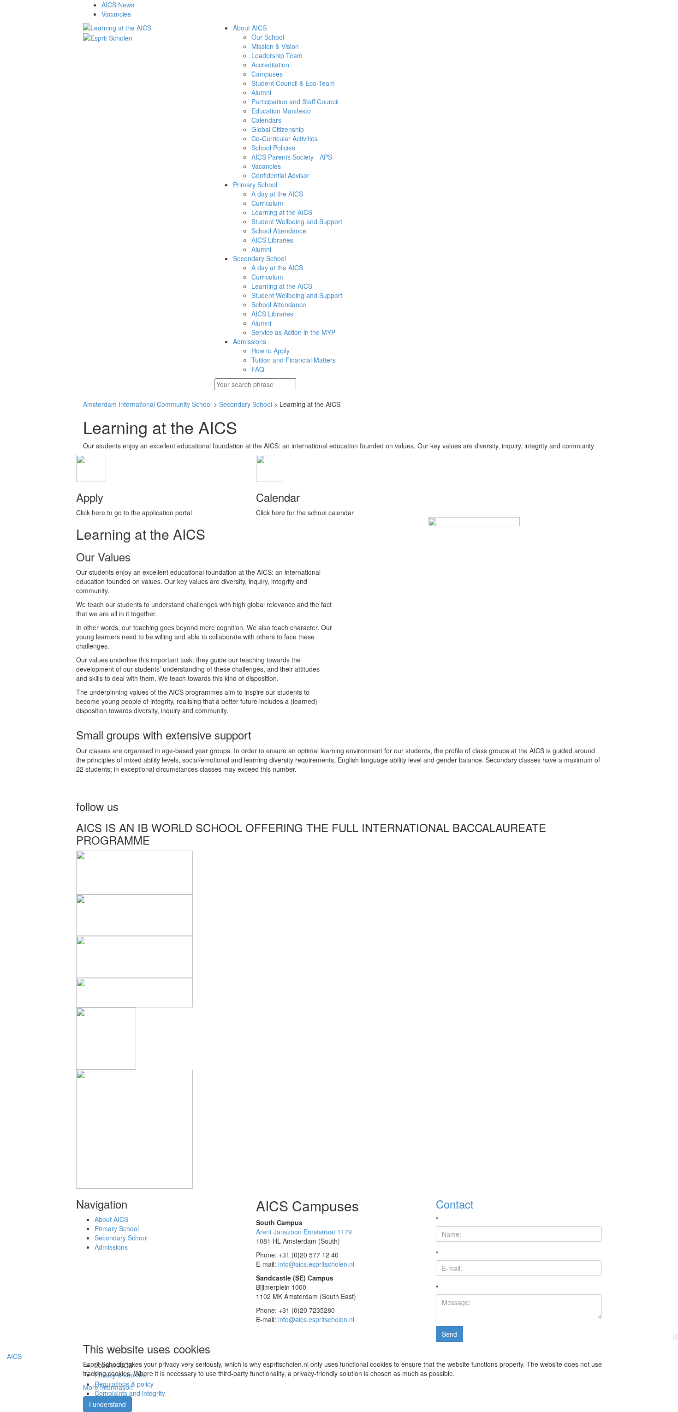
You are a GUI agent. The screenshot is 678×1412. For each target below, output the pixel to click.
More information (108, 1387)
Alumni (261, 92)
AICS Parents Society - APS (291, 156)
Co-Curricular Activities (284, 138)
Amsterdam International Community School (147, 404)
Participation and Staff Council (295, 101)
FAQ (257, 369)
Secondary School (245, 404)
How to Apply (270, 350)
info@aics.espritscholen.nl (316, 1264)
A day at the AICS (277, 193)
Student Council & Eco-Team (293, 83)
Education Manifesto (281, 110)
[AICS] (142, 27)
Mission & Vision (275, 46)
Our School (267, 37)
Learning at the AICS (281, 212)
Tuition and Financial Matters (293, 359)
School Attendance (278, 230)
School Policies (273, 147)
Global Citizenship (277, 129)
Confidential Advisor (280, 175)
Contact (455, 1204)
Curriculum (267, 203)
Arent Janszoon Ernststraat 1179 (304, 1231)
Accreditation (270, 64)
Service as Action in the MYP (293, 332)
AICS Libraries (272, 239)
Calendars (266, 120)
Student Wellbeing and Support (296, 221)
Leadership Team (277, 55)
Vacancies (266, 166)
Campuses (267, 73)
